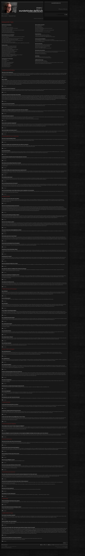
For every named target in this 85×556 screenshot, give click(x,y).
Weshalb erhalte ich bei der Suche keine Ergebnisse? (42, 45)
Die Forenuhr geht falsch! (5, 37)
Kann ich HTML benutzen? (5, 60)
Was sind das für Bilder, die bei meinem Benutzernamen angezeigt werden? (12, 40)
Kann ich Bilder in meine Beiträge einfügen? (8, 62)
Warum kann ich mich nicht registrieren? (7, 27)
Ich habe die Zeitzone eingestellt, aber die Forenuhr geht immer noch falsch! (12, 38)
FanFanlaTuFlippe (65, 546)
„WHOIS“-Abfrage (6, 529)
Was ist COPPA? (4, 26)
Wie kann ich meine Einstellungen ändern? (8, 35)
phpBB (6, 546)
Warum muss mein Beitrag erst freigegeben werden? (9, 55)
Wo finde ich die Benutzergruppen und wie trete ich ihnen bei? (43, 28)
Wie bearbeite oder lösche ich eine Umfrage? (8, 50)
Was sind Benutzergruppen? (39, 27)
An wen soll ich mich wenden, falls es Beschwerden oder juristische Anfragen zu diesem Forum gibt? (49, 62)
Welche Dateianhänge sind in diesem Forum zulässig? (42, 56)
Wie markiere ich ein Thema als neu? (7, 56)
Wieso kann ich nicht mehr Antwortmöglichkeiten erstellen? (10, 49)
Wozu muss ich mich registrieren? (6, 25)
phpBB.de (65, 164)
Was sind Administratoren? (39, 25)
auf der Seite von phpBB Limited (31, 517)
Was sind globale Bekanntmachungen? (7, 63)
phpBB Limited (58, 164)
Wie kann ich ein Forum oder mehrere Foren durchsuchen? (43, 44)
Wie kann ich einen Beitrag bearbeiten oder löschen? (9, 46)
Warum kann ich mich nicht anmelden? (7, 29)
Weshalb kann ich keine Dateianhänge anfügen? (8, 52)
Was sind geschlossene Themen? (6, 65)
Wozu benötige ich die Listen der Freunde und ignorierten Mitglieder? (44, 39)
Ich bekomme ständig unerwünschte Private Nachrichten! (43, 35)
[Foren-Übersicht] (22, 7)
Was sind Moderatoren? (38, 26)
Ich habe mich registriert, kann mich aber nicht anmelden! (10, 28)
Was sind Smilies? (4, 61)
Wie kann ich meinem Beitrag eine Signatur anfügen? (9, 47)
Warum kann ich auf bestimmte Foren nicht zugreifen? (9, 51)
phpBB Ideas (47, 522)
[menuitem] (65, 9)
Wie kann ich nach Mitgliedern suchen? (40, 47)
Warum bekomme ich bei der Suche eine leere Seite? (42, 46)
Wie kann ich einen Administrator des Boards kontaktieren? (43, 63)
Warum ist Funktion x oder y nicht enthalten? (41, 61)
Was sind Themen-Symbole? (6, 66)
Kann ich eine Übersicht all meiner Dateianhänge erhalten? (43, 57)
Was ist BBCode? (4, 59)
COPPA (53, 95)
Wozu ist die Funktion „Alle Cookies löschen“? (8, 32)
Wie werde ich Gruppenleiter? (39, 29)
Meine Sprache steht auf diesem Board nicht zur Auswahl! (10, 39)
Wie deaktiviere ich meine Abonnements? (41, 53)
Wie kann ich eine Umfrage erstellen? (7, 48)
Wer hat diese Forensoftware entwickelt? (41, 60)
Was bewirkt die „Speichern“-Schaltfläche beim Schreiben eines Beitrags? (12, 54)
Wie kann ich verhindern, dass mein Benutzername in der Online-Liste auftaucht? (13, 36)
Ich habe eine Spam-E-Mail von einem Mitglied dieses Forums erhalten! (45, 36)
